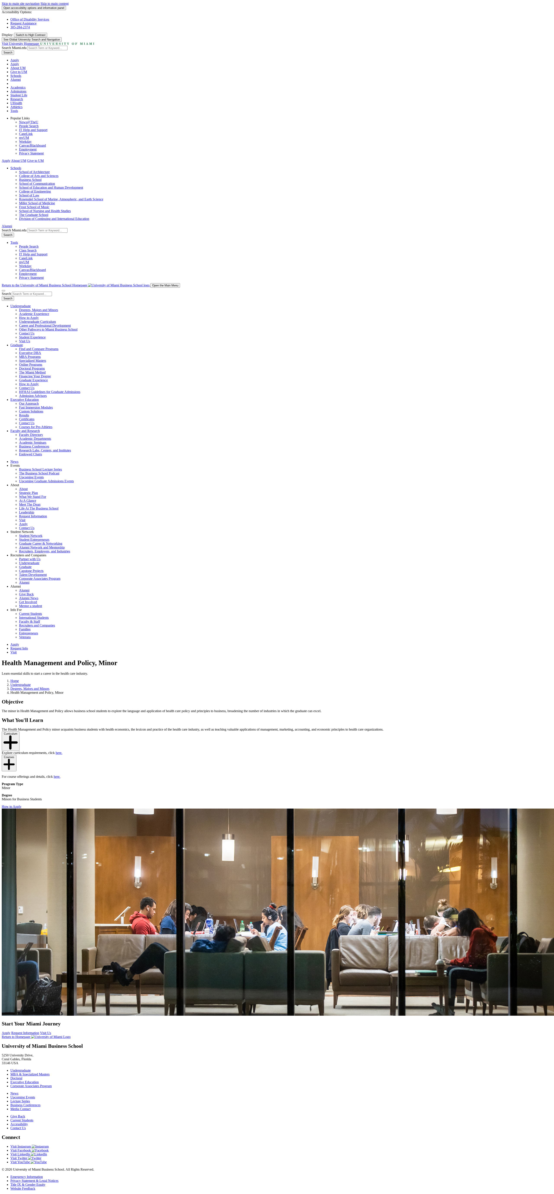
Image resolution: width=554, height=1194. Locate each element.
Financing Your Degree (35, 376)
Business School (30, 180)
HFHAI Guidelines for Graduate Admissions (49, 392)
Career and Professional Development (45, 325)
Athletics (16, 107)
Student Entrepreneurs (34, 539)
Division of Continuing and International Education (54, 219)
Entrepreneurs (28, 633)
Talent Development (33, 575)
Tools (14, 111)
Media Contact (20, 1109)
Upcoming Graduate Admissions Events (46, 481)
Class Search (28, 250)
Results (24, 415)
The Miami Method (32, 372)
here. (59, 753)
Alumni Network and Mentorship (42, 547)
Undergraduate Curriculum (37, 321)
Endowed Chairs (30, 454)
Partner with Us (29, 559)
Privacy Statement (31, 153)
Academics (18, 87)
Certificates (26, 419)
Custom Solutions (31, 411)
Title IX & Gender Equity (27, 1184)
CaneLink (26, 134)
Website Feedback (22, 1188)
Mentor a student (30, 606)
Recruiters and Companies (37, 625)
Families (25, 629)
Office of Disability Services (29, 19)
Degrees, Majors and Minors (38, 310)
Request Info (19, 648)
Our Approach (29, 403)
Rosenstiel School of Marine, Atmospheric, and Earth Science (61, 199)
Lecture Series (20, 1101)
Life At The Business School (38, 508)
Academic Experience (34, 314)
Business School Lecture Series (40, 469)
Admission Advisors (33, 396)
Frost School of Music (34, 207)
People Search (29, 126)
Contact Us (26, 333)
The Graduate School (33, 215)
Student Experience (32, 337)
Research (16, 99)
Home (14, 681)
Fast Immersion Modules (36, 407)
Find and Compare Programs (38, 349)
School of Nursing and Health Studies (45, 211)
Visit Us (24, 341)
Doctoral (16, 1078)
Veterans (25, 637)
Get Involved (28, 602)
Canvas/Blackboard (32, 145)
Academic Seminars (32, 442)
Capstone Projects (31, 571)
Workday (25, 141)
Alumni (15, 79)
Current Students (30, 614)
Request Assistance (23, 23)
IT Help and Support (33, 130)
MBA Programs (30, 357)
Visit (22, 520)
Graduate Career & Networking (40, 543)
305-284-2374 (20, 27)
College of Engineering (35, 191)
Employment (28, 149)
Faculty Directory (31, 435)
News (14, 461)
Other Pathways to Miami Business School (48, 329)
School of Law (29, 195)
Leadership (26, 512)
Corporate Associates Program (39, 578)
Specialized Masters (32, 360)
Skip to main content (54, 3)
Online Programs (30, 364)
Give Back (26, 594)
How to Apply (29, 318)
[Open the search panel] (3, 290)
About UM (18, 68)
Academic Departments (35, 438)
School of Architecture (34, 172)
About (23, 489)
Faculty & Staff (29, 621)
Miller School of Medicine (37, 203)
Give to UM (18, 72)
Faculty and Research (25, 431)
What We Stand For (32, 497)
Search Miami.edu (14, 48)
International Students (34, 617)
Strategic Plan (28, 493)
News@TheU (28, 122)
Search (7, 52)
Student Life (18, 95)
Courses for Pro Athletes (35, 427)
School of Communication (37, 183)
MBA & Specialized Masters (30, 1074)
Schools (15, 76)
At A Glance (27, 500)
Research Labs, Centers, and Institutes (45, 450)
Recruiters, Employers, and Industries (44, 551)
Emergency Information (26, 1177)
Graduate (16, 345)
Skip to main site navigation (21, 3)
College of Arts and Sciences (38, 176)
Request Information (33, 516)
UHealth (16, 103)
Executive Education (24, 399)
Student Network (30, 536)
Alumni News (28, 598)
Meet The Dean (29, 504)
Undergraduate (20, 306)
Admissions (18, 91)
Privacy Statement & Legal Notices (34, 1181)
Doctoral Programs (32, 368)
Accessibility (19, 1124)
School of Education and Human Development (51, 187)
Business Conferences (34, 446)
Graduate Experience (33, 380)
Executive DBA (30, 353)
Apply (14, 60)
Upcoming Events (31, 477)
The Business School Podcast (39, 473)
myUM (24, 138)
